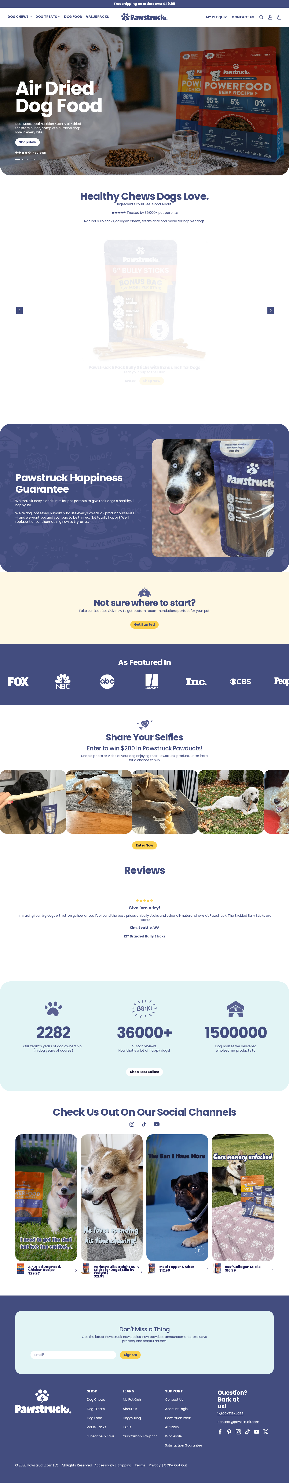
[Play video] (68, 1251)
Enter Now (144, 845)
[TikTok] (247, 1431)
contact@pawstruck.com (238, 1421)
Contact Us (174, 1399)
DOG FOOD (73, 16)
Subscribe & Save (100, 1436)
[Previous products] (19, 310)
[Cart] (279, 17)
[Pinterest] (229, 1431)
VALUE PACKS (97, 16)
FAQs (127, 1427)
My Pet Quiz (216, 17)
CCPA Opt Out (175, 1465)
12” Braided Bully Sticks (144, 936)
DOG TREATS (46, 16)
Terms (140, 1465)
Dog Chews (96, 1399)
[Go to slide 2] (25, 159)
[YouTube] (256, 1431)
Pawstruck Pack (178, 1418)
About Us (130, 1408)
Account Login (176, 1408)
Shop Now (27, 142)
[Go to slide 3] (32, 159)
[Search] (261, 17)
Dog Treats (96, 1408)
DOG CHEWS (18, 16)
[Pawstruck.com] (144, 17)
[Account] (270, 17)
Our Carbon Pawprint (140, 1436)
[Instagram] (238, 1431)
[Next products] (270, 310)
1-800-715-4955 (230, 1413)
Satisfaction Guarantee (183, 1445)
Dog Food (94, 1418)
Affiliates (172, 1427)
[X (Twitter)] (265, 1431)
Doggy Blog (132, 1418)
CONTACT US (243, 17)
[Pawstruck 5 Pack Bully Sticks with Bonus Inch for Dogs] (144, 299)
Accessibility (104, 1465)
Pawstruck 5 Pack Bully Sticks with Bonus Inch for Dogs (144, 367)
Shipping (124, 1465)
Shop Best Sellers (144, 1071)
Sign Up (130, 1354)
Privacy (155, 1465)
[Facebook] (220, 1431)
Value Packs (96, 1427)
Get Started (144, 624)
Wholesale (173, 1436)
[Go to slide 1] (17, 159)
